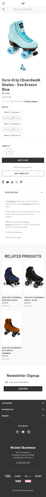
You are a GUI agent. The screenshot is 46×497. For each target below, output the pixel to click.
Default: (5, 107)
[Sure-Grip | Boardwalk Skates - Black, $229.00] (34, 277)
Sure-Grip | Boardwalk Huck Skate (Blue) (12, 298)
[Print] (12, 182)
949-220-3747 (24, 463)
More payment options (23, 167)
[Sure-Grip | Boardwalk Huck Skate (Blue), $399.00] (11, 277)
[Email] (7, 182)
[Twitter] (16, 182)
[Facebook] (3, 182)
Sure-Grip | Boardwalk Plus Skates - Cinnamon (12, 350)
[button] (30, 101)
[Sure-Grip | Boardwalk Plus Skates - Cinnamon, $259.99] (11, 328)
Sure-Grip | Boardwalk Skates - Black (34, 298)
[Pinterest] (21, 182)
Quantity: (6, 146)
